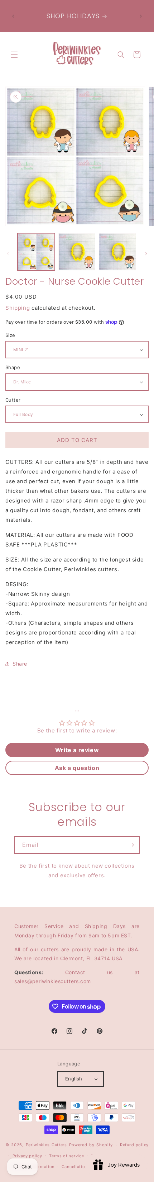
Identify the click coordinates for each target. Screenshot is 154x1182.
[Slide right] (146, 253)
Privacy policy (27, 1155)
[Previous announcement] (13, 16)
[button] (14, 55)
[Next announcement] (141, 16)
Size (10, 335)
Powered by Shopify (91, 1144)
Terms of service (66, 1155)
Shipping (17, 307)
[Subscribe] (131, 845)
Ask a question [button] (77, 767)
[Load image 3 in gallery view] (117, 251)
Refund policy (134, 1144)
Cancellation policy (82, 1166)
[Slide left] (8, 253)
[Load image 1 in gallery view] (36, 251)
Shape (12, 367)
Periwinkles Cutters (46, 1144)
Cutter (12, 400)
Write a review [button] (77, 750)
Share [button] (20, 664)
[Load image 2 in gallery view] (77, 251)
